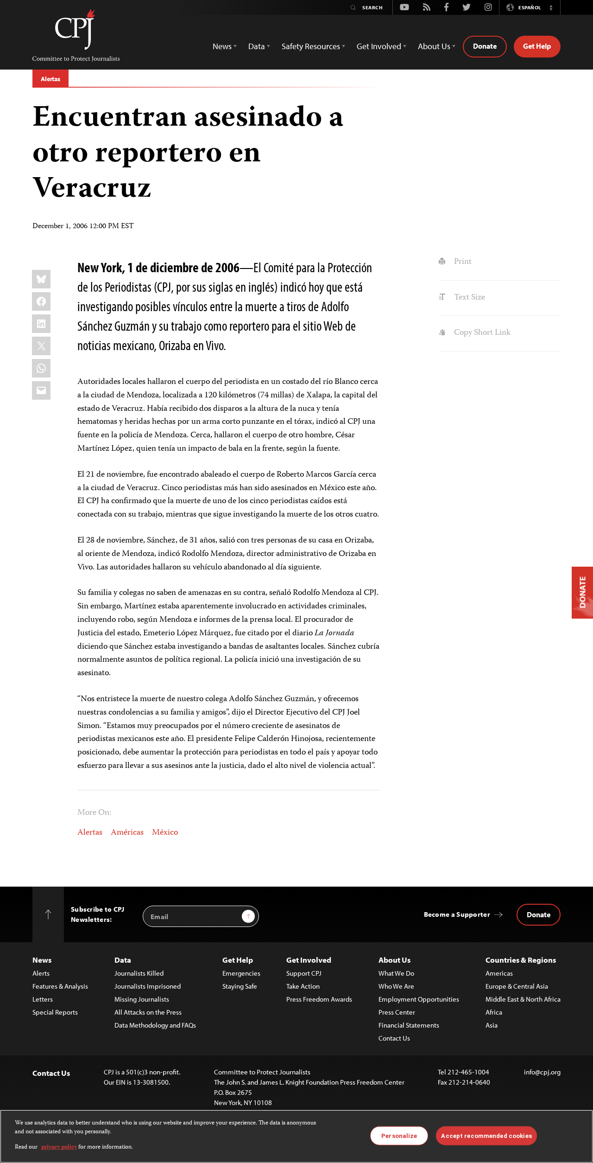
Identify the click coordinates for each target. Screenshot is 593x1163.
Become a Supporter (457, 914)
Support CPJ (304, 973)
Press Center (397, 1012)
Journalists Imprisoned (147, 986)
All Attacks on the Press (148, 1012)
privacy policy (59, 1147)
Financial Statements (409, 1025)
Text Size (468, 298)
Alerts (41, 973)
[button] (551, 7)
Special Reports (55, 1012)
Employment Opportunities (419, 999)
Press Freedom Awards (319, 999)
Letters (42, 999)
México (165, 833)
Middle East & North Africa (523, 999)
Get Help (537, 46)
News (41, 960)
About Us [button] (434, 46)
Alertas (50, 79)
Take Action (303, 986)
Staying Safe (239, 986)
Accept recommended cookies (486, 1135)
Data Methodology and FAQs (155, 1025)
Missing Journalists (141, 999)
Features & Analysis (60, 986)
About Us (394, 960)
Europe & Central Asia (517, 986)
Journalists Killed (139, 973)
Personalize (399, 1135)
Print (461, 262)
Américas (127, 833)
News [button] (222, 46)
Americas (499, 973)
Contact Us (394, 1038)
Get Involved (308, 960)
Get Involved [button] (379, 46)
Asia (492, 1025)
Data (122, 960)
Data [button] (256, 46)
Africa (494, 1012)
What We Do (396, 973)
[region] (296, 1136)
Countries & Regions (521, 960)
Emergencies (241, 973)
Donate (485, 46)
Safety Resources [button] (311, 46)
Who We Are (396, 986)
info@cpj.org (542, 1071)
